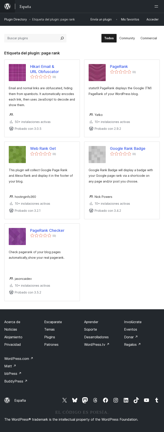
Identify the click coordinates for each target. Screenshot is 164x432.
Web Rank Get (43, 148)
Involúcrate (133, 322)
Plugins (49, 337)
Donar (131, 337)
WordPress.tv (97, 344)
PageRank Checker (47, 230)
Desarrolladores (96, 337)
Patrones (51, 344)
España (20, 400)
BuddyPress (16, 381)
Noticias (10, 329)
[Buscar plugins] (62, 38)
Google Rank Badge (127, 148)
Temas (49, 329)
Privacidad (12, 344)
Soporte (90, 329)
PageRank (119, 66)
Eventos (130, 329)
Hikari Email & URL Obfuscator (44, 69)
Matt (10, 366)
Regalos (132, 344)
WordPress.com (18, 358)
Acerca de (12, 322)
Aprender (91, 322)
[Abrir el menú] (157, 6)
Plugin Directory (15, 19)
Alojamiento (13, 337)
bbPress (13, 373)
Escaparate (53, 322)
